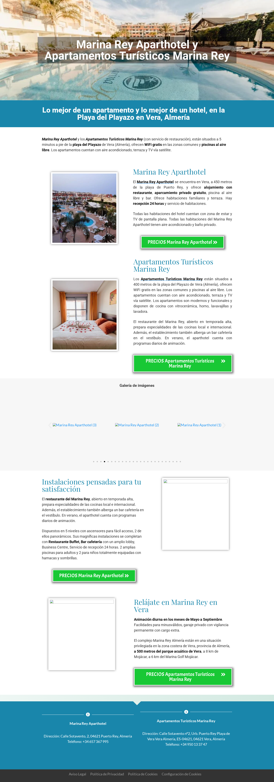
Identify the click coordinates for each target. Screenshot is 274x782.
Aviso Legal (77, 774)
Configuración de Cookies (181, 774)
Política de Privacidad (107, 774)
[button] (50, 425)
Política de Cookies (143, 774)
